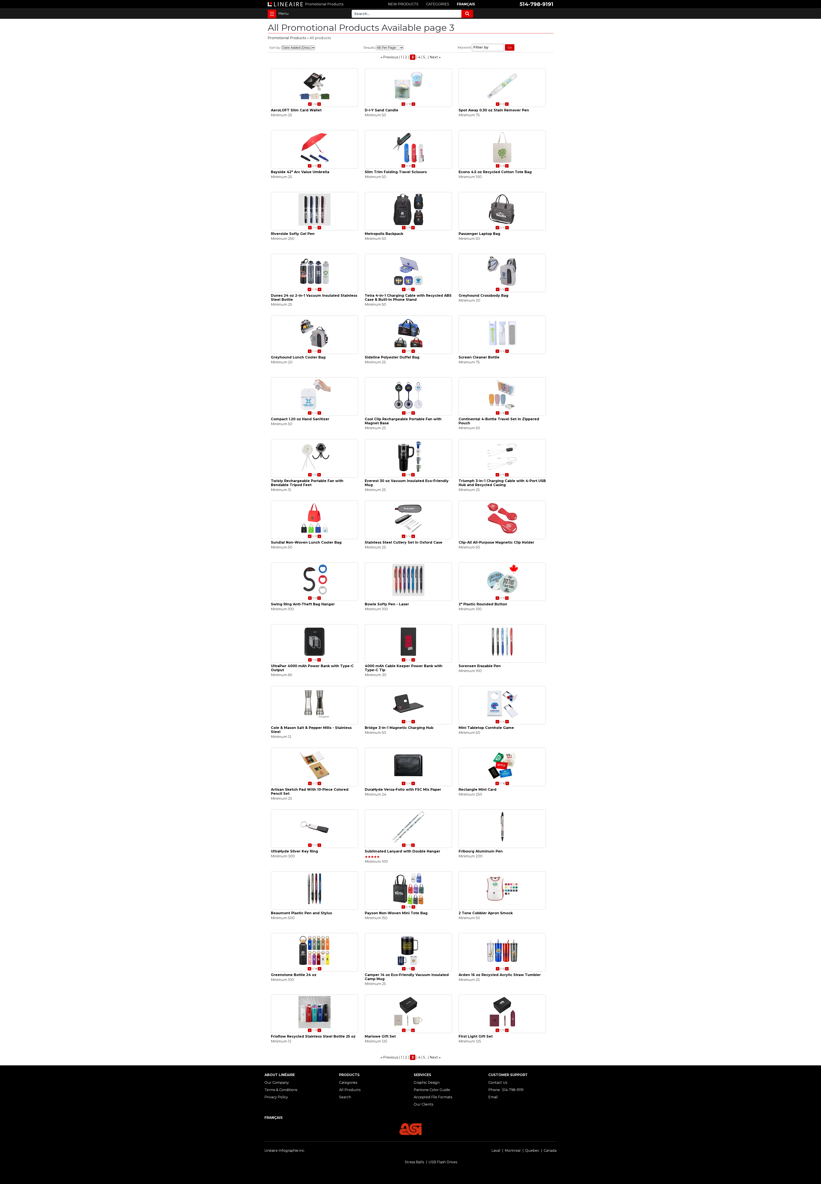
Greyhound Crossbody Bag (483, 295)
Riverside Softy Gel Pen (293, 234)
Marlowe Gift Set (380, 1036)
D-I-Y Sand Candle (381, 110)
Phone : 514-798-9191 (506, 1090)
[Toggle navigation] (272, 14)
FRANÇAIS (466, 4)
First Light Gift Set (476, 1036)
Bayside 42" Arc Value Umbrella (300, 172)
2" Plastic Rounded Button (483, 604)
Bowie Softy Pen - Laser (387, 604)
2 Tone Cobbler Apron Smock (486, 913)
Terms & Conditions (280, 1090)
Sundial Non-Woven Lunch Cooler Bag (306, 542)
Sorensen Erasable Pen (480, 666)
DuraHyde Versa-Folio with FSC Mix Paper (403, 789)
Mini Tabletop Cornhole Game (486, 728)
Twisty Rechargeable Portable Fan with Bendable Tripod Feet (307, 483)
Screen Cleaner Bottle (479, 357)
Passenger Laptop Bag (479, 234)
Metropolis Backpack (384, 234)
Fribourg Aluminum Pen (481, 851)
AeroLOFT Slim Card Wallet (296, 110)
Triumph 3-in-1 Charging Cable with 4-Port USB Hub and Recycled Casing (502, 483)
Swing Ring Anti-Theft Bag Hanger (303, 604)
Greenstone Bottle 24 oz (293, 975)
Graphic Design (427, 1083)
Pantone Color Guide (432, 1090)
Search (345, 1097)
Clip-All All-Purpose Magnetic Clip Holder (496, 542)
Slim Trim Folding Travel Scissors (396, 172)
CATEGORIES (437, 4)
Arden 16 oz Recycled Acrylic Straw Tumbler (500, 975)
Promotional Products (287, 38)
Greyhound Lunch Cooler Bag (298, 357)
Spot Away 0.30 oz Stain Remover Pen (494, 110)
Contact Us (497, 1083)
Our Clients (423, 1104)
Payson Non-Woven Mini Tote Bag (396, 913)
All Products (349, 1090)
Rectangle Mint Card (477, 789)
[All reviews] (372, 857)
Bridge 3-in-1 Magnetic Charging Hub (399, 728)
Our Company (276, 1083)
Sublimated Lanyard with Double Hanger (402, 851)
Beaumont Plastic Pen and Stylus (301, 913)
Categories (348, 1083)
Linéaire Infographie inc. (284, 1151)
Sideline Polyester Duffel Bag (392, 357)
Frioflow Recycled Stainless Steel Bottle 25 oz (313, 1036)
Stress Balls (414, 1162)
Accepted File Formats (433, 1097)
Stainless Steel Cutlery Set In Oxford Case (403, 542)
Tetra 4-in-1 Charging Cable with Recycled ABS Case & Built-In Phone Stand (408, 297)
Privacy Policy (276, 1097)
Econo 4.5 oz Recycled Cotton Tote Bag (495, 172)
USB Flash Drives (442, 1162)
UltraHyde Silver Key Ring (294, 851)
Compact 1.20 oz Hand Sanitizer (300, 419)
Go (510, 47)
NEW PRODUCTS (403, 4)
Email (493, 1097)
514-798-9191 (536, 4)
